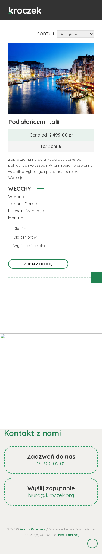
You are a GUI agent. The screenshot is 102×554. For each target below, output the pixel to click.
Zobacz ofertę (38, 264)
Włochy (19, 189)
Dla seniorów (25, 237)
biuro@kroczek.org (51, 495)
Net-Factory (69, 535)
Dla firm (20, 228)
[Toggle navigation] (90, 10)
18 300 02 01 (51, 463)
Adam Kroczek (32, 529)
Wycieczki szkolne (29, 245)
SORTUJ (45, 34)
